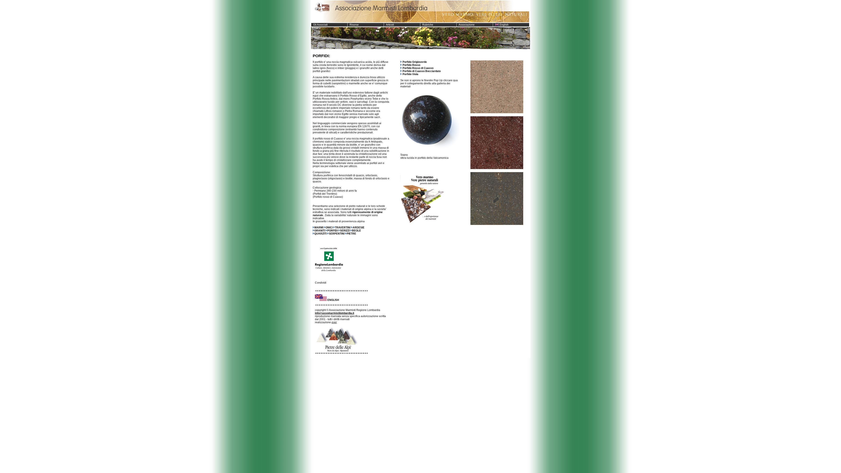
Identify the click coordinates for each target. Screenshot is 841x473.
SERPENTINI (337, 233)
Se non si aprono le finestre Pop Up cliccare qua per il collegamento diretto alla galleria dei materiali (429, 83)
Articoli (389, 24)
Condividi (320, 282)
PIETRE (351, 233)
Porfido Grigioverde (415, 62)
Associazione (466, 24)
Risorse (353, 24)
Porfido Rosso (411, 65)
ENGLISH (333, 300)
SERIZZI (345, 230)
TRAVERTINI (342, 227)
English (504, 24)
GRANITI (319, 230)
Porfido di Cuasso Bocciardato (422, 71)
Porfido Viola (410, 74)
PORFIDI (332, 230)
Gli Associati (319, 24)
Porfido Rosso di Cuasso (418, 68)
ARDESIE (358, 227)
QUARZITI (320, 233)
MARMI (318, 227)
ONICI (329, 227)
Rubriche (426, 24)
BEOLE (356, 230)
